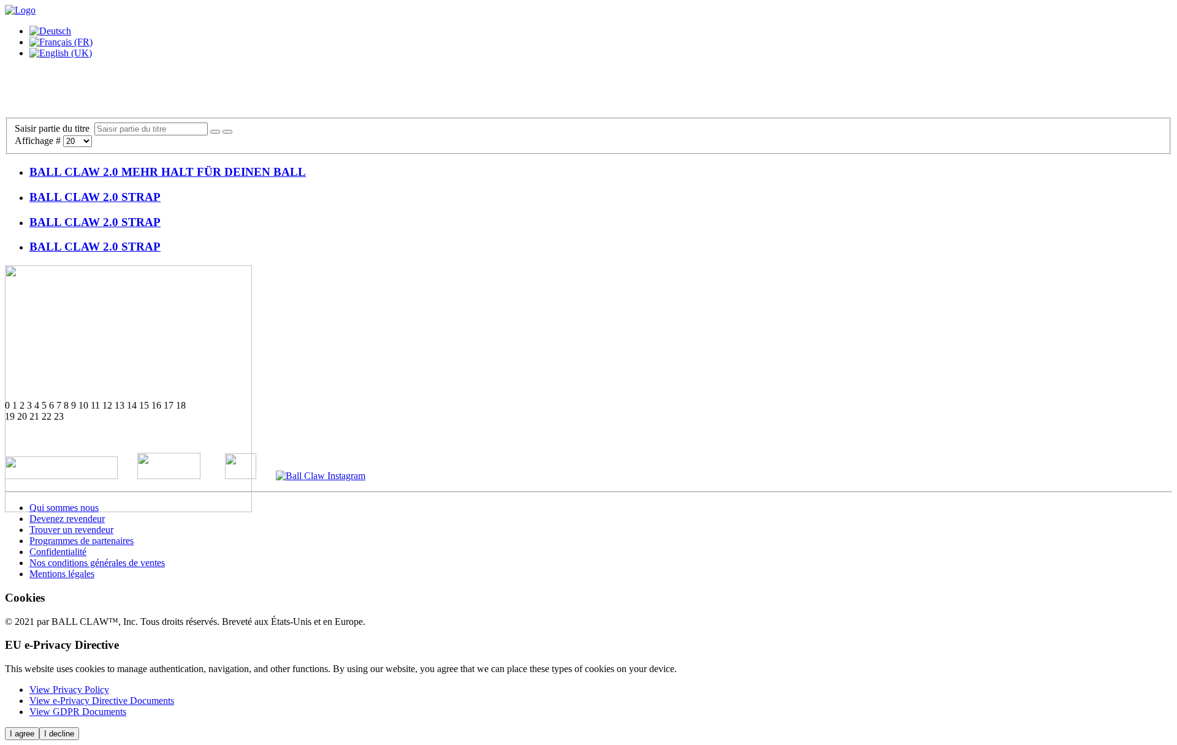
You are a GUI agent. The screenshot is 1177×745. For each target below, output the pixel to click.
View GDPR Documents (77, 711)
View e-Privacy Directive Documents (101, 700)
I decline (59, 733)
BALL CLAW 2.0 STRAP (95, 197)
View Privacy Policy (69, 689)
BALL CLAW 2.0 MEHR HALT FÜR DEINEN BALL (167, 171)
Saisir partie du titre (54, 128)
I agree (22, 733)
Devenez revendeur (67, 518)
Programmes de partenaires (81, 540)
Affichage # (39, 140)
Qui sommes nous (64, 507)
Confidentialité (57, 551)
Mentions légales (61, 574)
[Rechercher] (215, 132)
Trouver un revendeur (71, 529)
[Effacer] (227, 132)
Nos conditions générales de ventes (97, 563)
